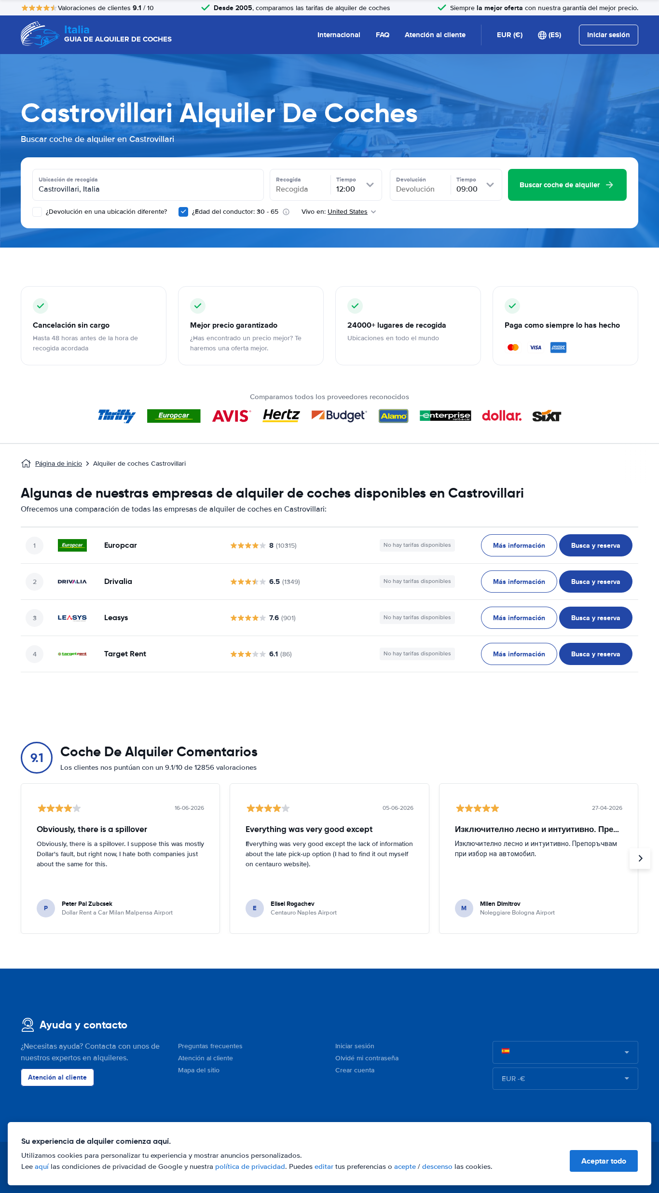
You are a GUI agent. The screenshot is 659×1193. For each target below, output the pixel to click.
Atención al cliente (435, 34)
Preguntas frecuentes (210, 1046)
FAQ (382, 34)
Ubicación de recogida (68, 179)
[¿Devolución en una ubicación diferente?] (37, 212)
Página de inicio (58, 463)
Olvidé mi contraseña (366, 1058)
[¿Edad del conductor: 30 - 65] (183, 212)
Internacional (338, 34)
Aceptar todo (603, 1160)
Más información (519, 545)
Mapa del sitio (199, 1070)
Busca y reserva (595, 545)
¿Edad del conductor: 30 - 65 (235, 212)
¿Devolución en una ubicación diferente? (105, 212)
